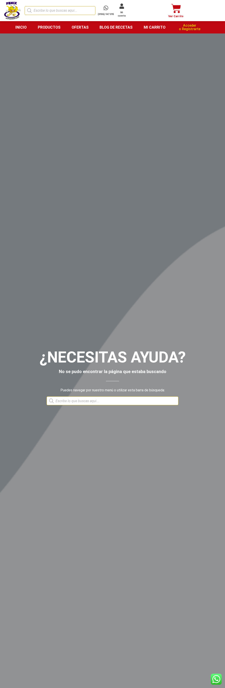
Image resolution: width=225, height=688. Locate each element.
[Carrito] (176, 8)
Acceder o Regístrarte (189, 27)
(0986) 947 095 (106, 14)
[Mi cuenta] (121, 6)
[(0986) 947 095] (106, 8)
